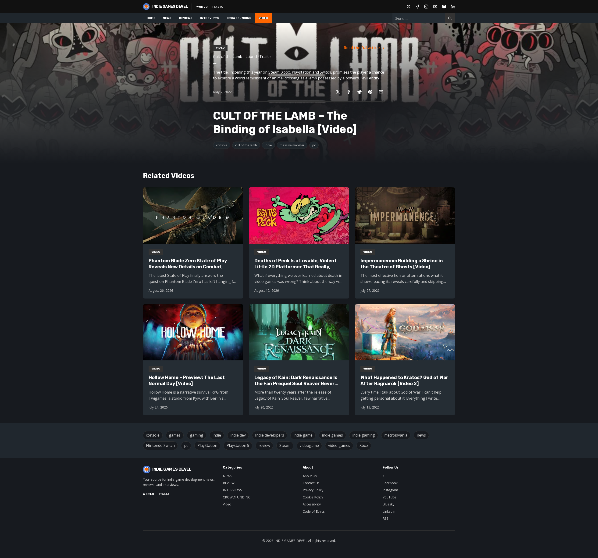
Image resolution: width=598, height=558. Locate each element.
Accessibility (312, 504)
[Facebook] (417, 6)
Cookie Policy (313, 497)
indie (268, 145)
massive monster (292, 145)
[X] (408, 6)
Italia (217, 6)
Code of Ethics (314, 511)
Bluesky (388, 504)
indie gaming (363, 435)
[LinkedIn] (453, 6)
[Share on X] (338, 92)
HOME (151, 18)
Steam (284, 445)
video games (339, 445)
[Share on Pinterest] (370, 92)
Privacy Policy (313, 490)
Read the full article (362, 47)
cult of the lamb (246, 145)
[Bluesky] (444, 6)
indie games (332, 435)
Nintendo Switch (160, 445)
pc (314, 145)
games (175, 435)
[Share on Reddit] (359, 92)
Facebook (390, 483)
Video (227, 504)
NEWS (167, 18)
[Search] (450, 18)
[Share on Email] (381, 92)
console (221, 145)
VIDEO (263, 18)
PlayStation (207, 445)
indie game (303, 435)
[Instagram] (426, 6)
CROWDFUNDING (239, 18)
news (421, 435)
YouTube (389, 497)
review (264, 445)
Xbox (364, 445)
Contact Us (311, 483)
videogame (309, 445)
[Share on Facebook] (349, 92)
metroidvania (395, 435)
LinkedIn (389, 511)
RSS (385, 518)
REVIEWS (185, 18)
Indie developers (269, 435)
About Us (310, 476)
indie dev (238, 435)
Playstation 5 (238, 445)
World (202, 6)
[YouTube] (435, 6)
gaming (196, 435)
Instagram (390, 490)
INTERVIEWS (209, 18)
